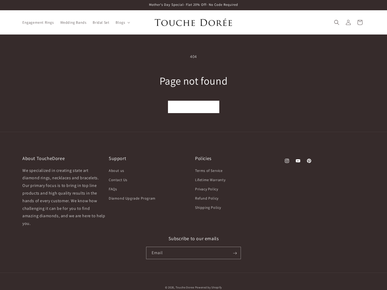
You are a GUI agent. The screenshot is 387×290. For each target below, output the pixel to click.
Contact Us (118, 179)
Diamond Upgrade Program (132, 198)
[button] (122, 22)
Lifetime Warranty (210, 179)
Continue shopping (193, 106)
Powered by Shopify (208, 287)
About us (116, 170)
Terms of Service (209, 170)
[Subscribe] (235, 253)
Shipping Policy (208, 207)
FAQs (113, 189)
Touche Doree (185, 287)
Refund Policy (207, 198)
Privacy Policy (206, 189)
